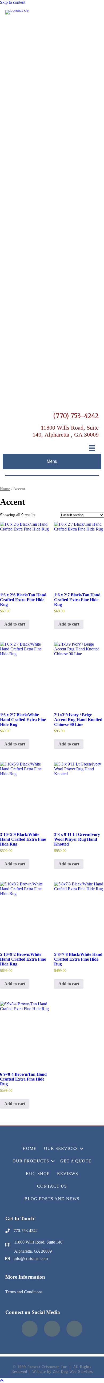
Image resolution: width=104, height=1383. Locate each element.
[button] (81, 1148)
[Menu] (92, 448)
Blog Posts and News (52, 1198)
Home (5, 489)
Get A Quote (75, 1161)
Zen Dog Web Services (73, 1372)
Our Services (61, 1148)
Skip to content (12, 2)
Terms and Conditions (23, 1292)
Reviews (67, 1173)
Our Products (31, 1161)
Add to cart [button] (14, 624)
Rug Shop (38, 1173)
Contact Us (52, 1186)
